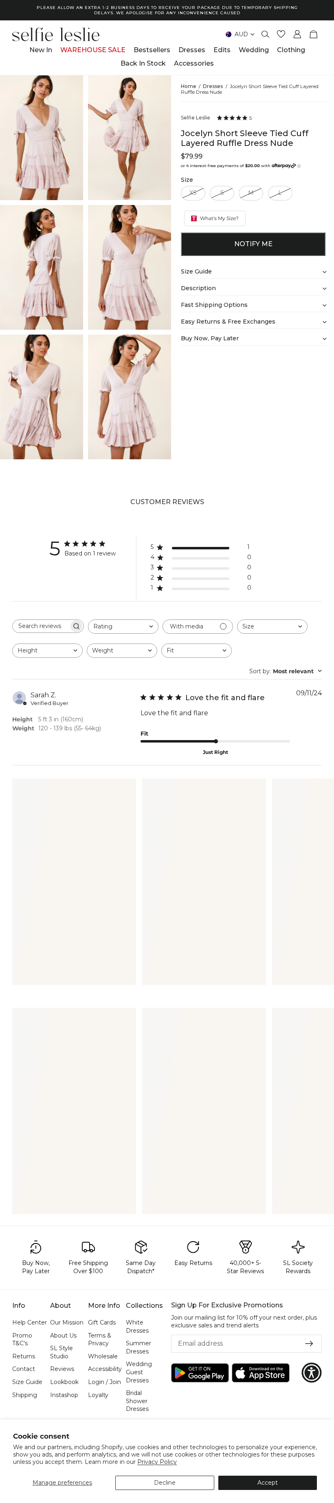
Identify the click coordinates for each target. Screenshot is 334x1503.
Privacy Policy (157, 1462)
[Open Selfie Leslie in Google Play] (200, 1372)
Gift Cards (102, 1322)
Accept (267, 1482)
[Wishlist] (281, 34)
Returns (23, 1356)
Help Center (29, 1322)
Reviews (62, 1369)
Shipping (24, 1394)
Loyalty (98, 1394)
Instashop (64, 1394)
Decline (165, 1482)
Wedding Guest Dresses (139, 1372)
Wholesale (103, 1356)
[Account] (297, 34)
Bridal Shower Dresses (137, 1401)
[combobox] (123, 626)
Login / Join (104, 1382)
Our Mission (67, 1322)
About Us (63, 1335)
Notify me (253, 244)
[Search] (265, 34)
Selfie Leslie (195, 117)
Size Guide (27, 1382)
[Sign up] (309, 1344)
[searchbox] (41, 626)
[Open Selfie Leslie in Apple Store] (261, 1372)
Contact (23, 1369)
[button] (311, 1372)
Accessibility (105, 1369)
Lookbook (64, 1382)
